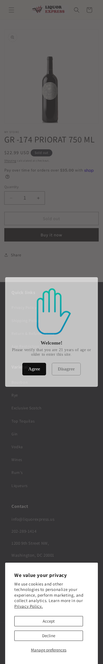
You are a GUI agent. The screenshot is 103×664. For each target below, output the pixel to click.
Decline (48, 635)
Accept (49, 621)
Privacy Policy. (28, 606)
